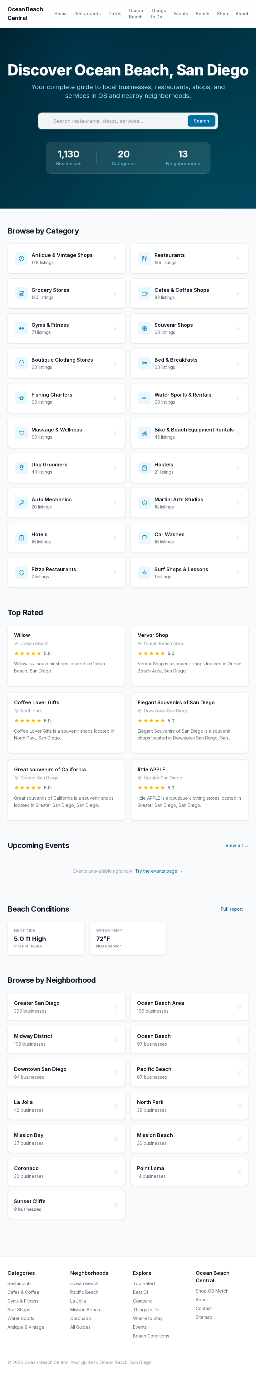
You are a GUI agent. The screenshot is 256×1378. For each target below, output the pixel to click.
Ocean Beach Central (25, 13)
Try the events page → (159, 871)
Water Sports (20, 1318)
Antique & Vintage (25, 1327)
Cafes (114, 13)
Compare (142, 1300)
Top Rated (144, 1283)
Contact (204, 1308)
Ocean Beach (136, 13)
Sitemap (204, 1317)
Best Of (140, 1292)
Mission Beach (85, 1309)
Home (60, 13)
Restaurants (87, 13)
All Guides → (83, 1327)
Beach (202, 13)
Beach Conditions (151, 1335)
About (242, 13)
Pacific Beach (84, 1292)
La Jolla (78, 1300)
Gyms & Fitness (22, 1300)
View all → (237, 845)
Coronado (80, 1318)
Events (181, 13)
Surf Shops (18, 1309)
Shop (222, 13)
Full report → (235, 909)
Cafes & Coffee (23, 1292)
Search (201, 120)
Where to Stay (148, 1318)
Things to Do (158, 13)
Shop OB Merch (212, 1291)
